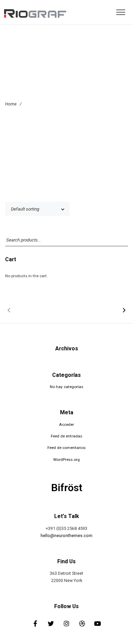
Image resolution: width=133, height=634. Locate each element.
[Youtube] (97, 623)
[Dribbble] (82, 623)
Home (10, 103)
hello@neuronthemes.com (66, 535)
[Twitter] (51, 623)
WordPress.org (66, 459)
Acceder (66, 424)
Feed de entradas (66, 436)
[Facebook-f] (35, 623)
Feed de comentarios (66, 447)
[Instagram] (66, 623)
